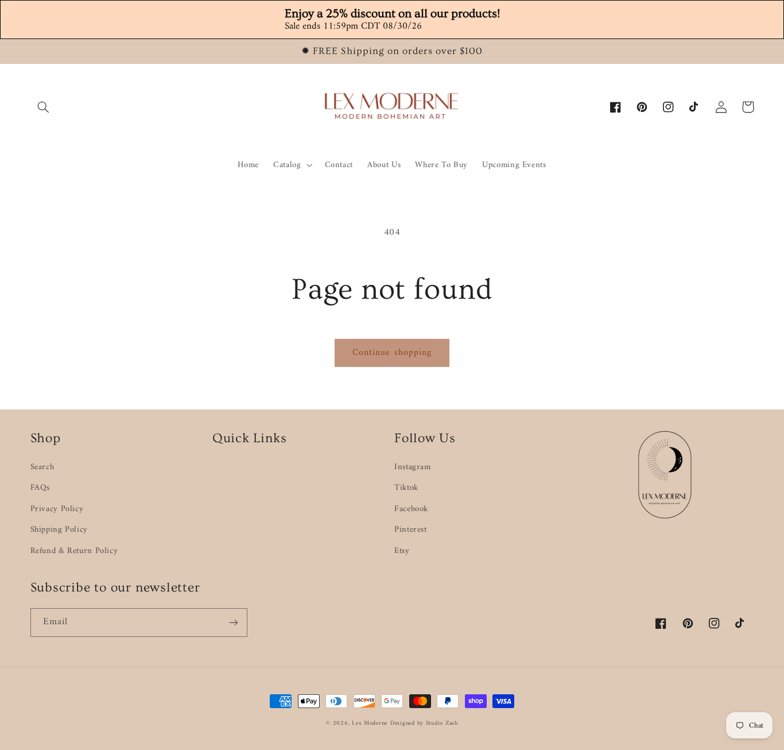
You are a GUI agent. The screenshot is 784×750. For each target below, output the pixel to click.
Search (42, 467)
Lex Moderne (369, 723)
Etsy (402, 550)
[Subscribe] (233, 622)
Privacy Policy (57, 508)
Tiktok (406, 487)
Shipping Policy (59, 529)
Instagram (412, 467)
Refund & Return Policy (74, 550)
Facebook (411, 508)
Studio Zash (442, 723)
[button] (43, 107)
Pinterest (410, 529)
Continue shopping (392, 353)
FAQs (40, 487)
